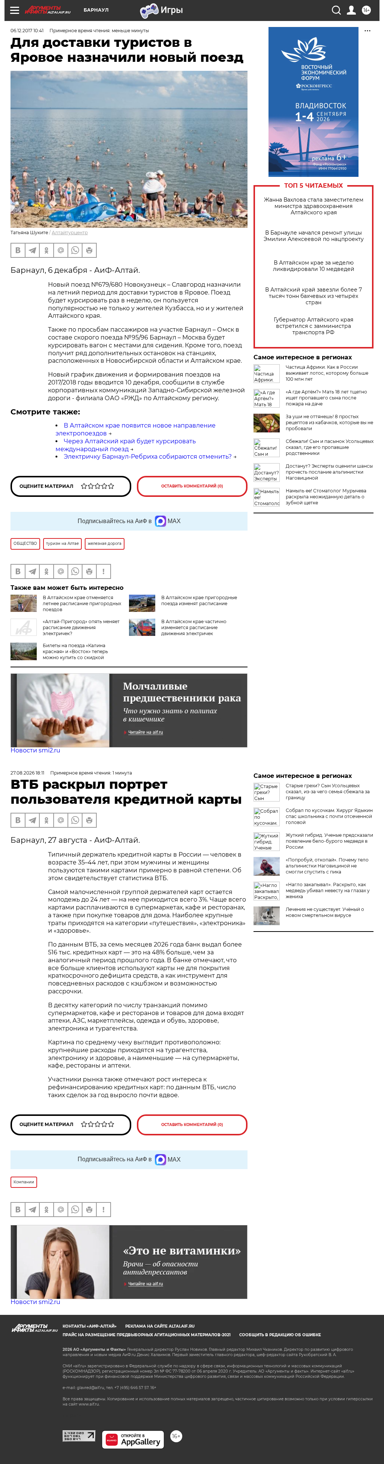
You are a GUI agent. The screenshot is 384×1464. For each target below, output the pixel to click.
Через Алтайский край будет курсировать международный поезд (126, 445)
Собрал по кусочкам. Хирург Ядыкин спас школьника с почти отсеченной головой (329, 816)
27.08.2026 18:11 (27, 773)
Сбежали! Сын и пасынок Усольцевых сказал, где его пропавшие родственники (330, 447)
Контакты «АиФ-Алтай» (90, 1326)
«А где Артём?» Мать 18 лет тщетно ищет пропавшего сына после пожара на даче (326, 398)
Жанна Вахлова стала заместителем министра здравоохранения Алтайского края (313, 206)
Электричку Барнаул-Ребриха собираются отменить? (148, 456)
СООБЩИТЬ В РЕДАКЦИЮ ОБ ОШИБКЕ (280, 1334)
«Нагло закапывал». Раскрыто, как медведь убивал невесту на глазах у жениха (328, 890)
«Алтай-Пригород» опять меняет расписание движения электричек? (81, 627)
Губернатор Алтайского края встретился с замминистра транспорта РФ (313, 326)
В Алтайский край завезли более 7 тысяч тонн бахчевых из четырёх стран (313, 296)
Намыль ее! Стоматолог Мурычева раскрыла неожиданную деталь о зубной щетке (326, 496)
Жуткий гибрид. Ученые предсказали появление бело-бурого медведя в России (329, 841)
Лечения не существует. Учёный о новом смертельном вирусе (325, 912)
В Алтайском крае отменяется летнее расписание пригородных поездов (82, 603)
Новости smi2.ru (35, 750)
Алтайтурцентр (70, 232)
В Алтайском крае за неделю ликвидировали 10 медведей (313, 266)
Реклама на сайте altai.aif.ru (160, 1326)
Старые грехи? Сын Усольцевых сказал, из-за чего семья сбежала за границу (328, 791)
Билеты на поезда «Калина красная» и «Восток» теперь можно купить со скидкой (75, 651)
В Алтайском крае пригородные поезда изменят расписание (199, 600)
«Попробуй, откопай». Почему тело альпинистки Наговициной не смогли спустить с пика (327, 866)
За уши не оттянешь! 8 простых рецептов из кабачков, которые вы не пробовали (329, 422)
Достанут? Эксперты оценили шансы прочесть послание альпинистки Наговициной (329, 472)
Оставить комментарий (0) (192, 486)
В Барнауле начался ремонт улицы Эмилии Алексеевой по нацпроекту (314, 236)
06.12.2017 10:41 (27, 30)
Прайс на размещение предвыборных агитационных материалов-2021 (147, 1334)
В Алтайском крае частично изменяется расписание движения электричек (193, 627)
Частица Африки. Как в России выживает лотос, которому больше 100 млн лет (327, 373)
